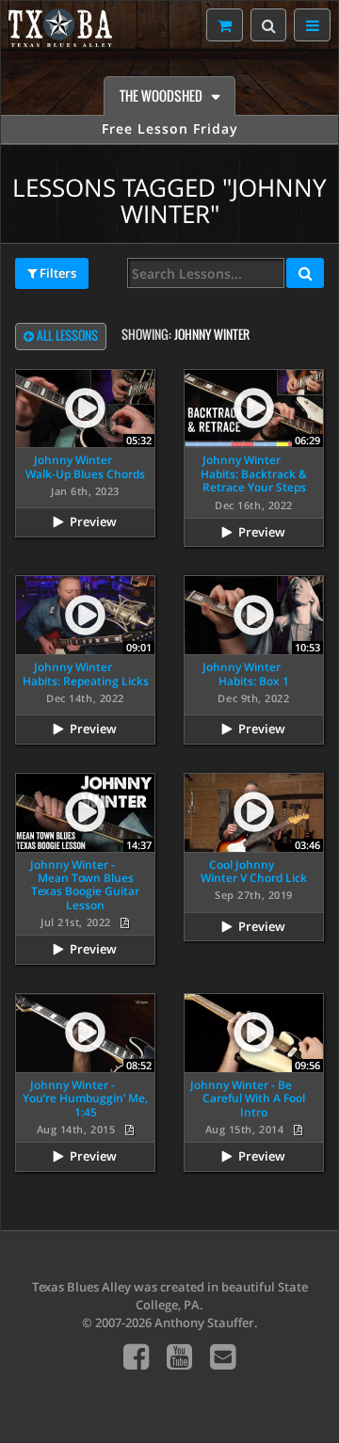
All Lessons (66, 336)
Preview (93, 521)
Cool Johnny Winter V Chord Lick (254, 871)
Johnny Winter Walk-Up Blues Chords (85, 466)
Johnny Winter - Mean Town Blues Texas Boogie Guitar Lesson (84, 885)
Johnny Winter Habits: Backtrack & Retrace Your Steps (254, 473)
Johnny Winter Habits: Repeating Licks (86, 673)
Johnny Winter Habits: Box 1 (245, 673)
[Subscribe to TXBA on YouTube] (179, 1356)
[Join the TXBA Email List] (222, 1356)
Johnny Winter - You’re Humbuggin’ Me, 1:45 (85, 1098)
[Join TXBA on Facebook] (136, 1356)
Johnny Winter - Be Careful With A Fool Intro (247, 1098)
